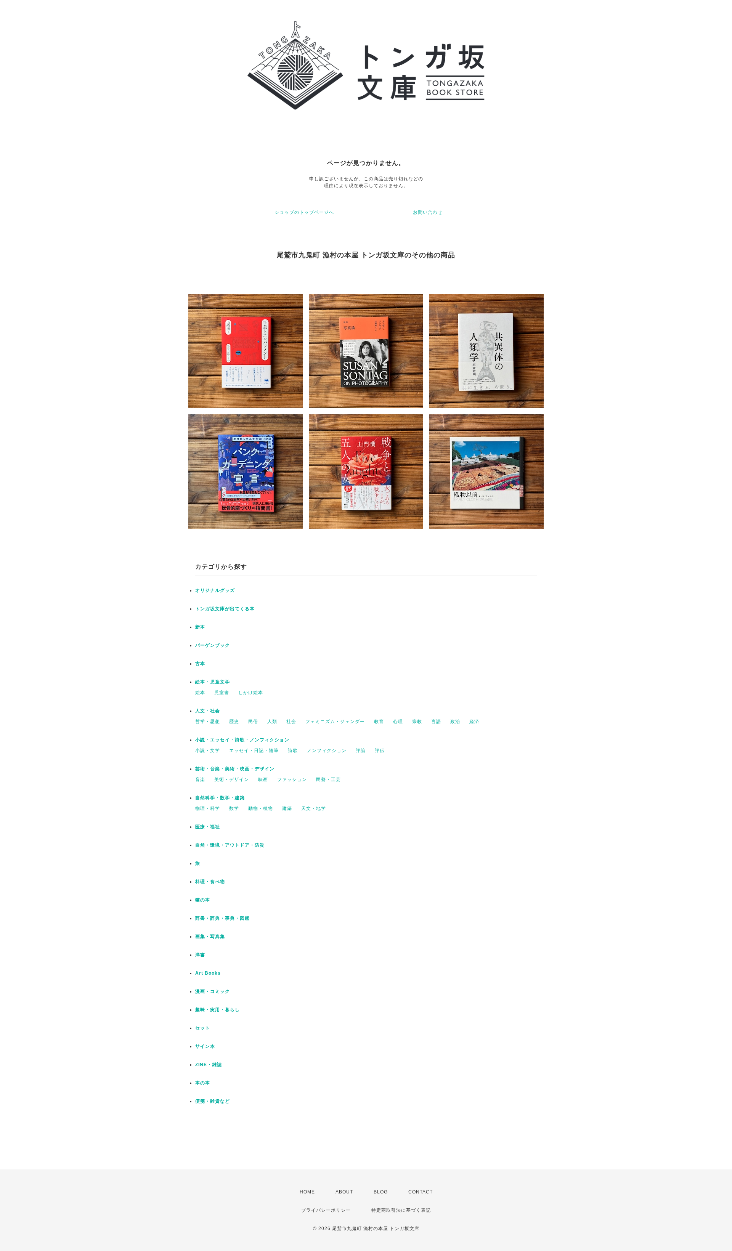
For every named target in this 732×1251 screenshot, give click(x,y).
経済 (474, 721)
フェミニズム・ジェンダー (335, 721)
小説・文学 (207, 750)
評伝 (380, 750)
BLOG (381, 1192)
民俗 (253, 721)
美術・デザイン (231, 779)
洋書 (200, 954)
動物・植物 (260, 808)
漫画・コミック (212, 991)
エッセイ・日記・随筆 (254, 750)
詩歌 (293, 750)
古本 (200, 663)
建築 (287, 808)
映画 (263, 779)
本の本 (202, 1083)
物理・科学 (207, 808)
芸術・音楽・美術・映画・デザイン (234, 768)
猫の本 (202, 900)
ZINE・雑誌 (208, 1064)
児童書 (221, 692)
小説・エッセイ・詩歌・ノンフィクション (242, 740)
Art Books (208, 973)
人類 (272, 721)
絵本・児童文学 (212, 682)
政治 (455, 721)
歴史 (234, 721)
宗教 (417, 721)
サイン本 (205, 1046)
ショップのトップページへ (304, 212)
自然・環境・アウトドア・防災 (230, 845)
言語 (436, 721)
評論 (361, 750)
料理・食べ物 (210, 881)
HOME (307, 1192)
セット (202, 1028)
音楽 (200, 779)
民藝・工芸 (328, 779)
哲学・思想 (207, 721)
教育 (379, 721)
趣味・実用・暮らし (217, 1009)
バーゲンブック (212, 645)
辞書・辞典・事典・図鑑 (222, 918)
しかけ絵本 (250, 692)
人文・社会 (207, 711)
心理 (398, 721)
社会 (291, 721)
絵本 (200, 692)
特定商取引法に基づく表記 (401, 1210)
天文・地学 (313, 808)
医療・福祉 (207, 826)
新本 (200, 627)
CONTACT (420, 1192)
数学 (234, 808)
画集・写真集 (210, 936)
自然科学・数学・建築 (220, 797)
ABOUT (344, 1192)
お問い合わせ (428, 212)
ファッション (292, 779)
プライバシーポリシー (326, 1210)
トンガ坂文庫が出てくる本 (225, 608)
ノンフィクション (327, 750)
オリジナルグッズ (215, 590)
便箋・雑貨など (212, 1101)
